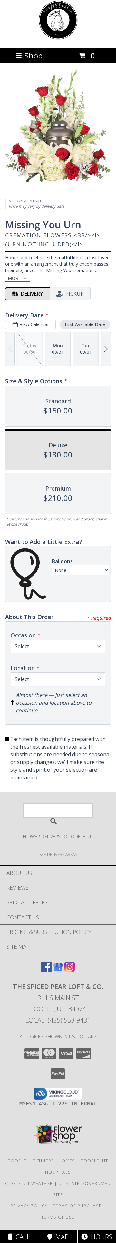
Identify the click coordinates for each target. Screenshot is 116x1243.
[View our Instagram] (69, 969)
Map (60, 1236)
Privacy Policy (28, 1206)
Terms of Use (58, 1217)
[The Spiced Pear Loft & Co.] (58, 38)
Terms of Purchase (77, 1206)
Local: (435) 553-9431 (58, 1020)
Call (21, 1236)
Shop (33, 55)
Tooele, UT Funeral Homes (41, 1161)
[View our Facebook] (46, 969)
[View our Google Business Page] (58, 969)
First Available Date (85, 324)
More (14, 278)
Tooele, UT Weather (28, 1183)
